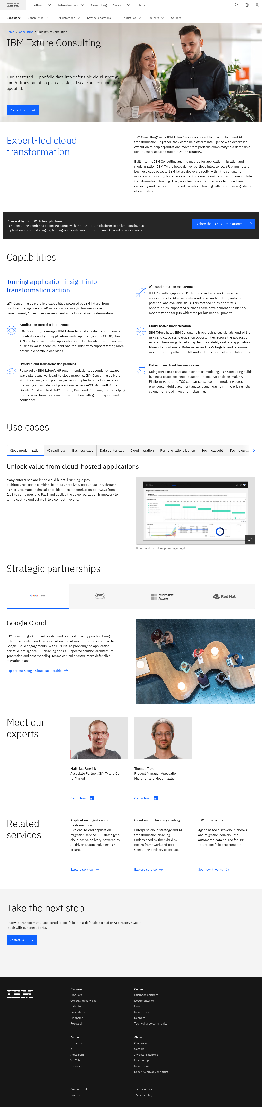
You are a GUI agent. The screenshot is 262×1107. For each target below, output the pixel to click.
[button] (247, 5)
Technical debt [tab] (212, 450)
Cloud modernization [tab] (25, 450)
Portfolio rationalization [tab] (177, 450)
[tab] (38, 596)
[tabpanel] (131, 506)
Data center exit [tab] (112, 450)
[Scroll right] (254, 450)
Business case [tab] (82, 450)
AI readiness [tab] (56, 450)
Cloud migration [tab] (142, 450)
